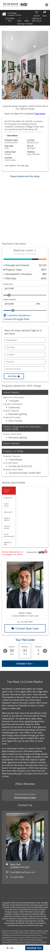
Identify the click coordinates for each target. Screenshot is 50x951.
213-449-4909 (26, 621)
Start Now (40, 113)
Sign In (35, 330)
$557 (44, 269)
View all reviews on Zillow (25, 797)
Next (45, 651)
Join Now (12, 376)
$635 (44, 278)
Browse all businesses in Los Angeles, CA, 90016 (12, 553)
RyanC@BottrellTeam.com (22, 872)
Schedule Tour (34, 947)
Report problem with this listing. (25, 176)
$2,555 (43, 265)
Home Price (8, 284)
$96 (45, 274)
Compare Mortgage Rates (16, 319)
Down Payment (9, 299)
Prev (5, 651)
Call (11, 947)
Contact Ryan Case (27, 628)
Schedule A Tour (24, 663)
